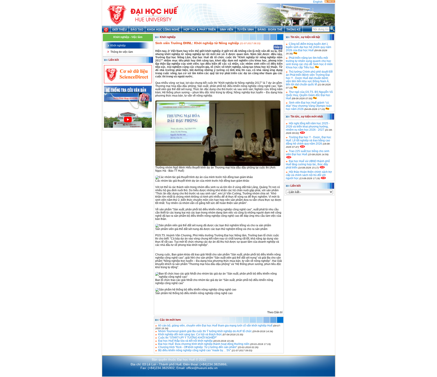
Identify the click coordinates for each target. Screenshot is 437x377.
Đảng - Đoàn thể (270, 29)
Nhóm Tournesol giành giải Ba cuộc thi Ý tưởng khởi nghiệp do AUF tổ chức (205, 331)
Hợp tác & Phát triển (199, 29)
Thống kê (293, 29)
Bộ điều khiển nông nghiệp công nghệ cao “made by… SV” (194, 350)
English (318, 1)
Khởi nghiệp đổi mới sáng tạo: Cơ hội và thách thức (190, 334)
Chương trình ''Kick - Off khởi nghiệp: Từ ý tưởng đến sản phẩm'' (197, 347)
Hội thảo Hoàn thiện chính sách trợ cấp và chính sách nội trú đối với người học (309, 175)
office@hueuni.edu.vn (202, 368)
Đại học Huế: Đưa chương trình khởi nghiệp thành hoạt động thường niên (203, 344)
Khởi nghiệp (118, 45)
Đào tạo (137, 29)
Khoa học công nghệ (163, 29)
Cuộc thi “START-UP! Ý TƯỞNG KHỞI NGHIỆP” (187, 337)
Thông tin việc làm (121, 51)
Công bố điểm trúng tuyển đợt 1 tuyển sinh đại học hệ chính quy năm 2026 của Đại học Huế (308, 47)
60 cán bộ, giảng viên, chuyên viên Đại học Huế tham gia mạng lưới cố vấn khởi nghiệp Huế (215, 325)
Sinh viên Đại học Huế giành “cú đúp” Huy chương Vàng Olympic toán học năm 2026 (309, 106)
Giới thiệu (119, 29)
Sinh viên (226, 29)
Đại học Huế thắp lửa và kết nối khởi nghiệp (185, 340)
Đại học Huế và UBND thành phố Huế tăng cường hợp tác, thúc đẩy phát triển (308, 164)
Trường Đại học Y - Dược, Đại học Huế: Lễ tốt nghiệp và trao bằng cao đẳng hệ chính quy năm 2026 (308, 140)
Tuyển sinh (245, 29)
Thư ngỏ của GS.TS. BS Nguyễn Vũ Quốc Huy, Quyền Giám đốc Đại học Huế (309, 95)
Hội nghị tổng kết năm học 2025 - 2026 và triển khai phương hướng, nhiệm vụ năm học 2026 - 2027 (308, 126)
